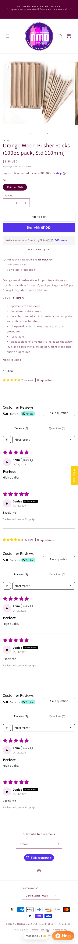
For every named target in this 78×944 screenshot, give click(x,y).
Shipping (7, 166)
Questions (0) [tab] (57, 428)
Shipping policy (59, 929)
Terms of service (40, 929)
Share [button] (10, 371)
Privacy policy (21, 929)
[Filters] (7, 439)
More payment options (39, 249)
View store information (21, 269)
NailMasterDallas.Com (24, 924)
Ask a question (59, 413)
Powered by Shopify (46, 924)
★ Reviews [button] (74, 475)
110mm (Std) (15, 187)
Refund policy (66, 924)
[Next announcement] (71, 9)
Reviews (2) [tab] (21, 428)
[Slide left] (31, 133)
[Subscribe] (58, 844)
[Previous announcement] (7, 9)
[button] (7, 36)
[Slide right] (47, 133)
